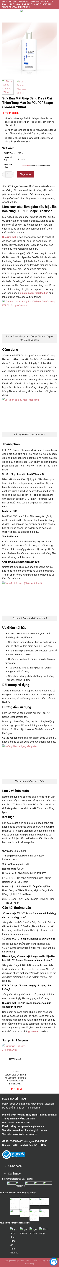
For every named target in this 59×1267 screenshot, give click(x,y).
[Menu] (4, 14)
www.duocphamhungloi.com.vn (29, 1130)
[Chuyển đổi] (5, 1166)
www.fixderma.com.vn (24, 1134)
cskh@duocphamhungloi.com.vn (27, 1126)
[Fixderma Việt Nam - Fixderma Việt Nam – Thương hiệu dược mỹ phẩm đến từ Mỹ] (29, 14)
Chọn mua (25, 174)
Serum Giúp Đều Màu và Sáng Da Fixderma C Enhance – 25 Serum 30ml (15, 1079)
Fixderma (26, 166)
